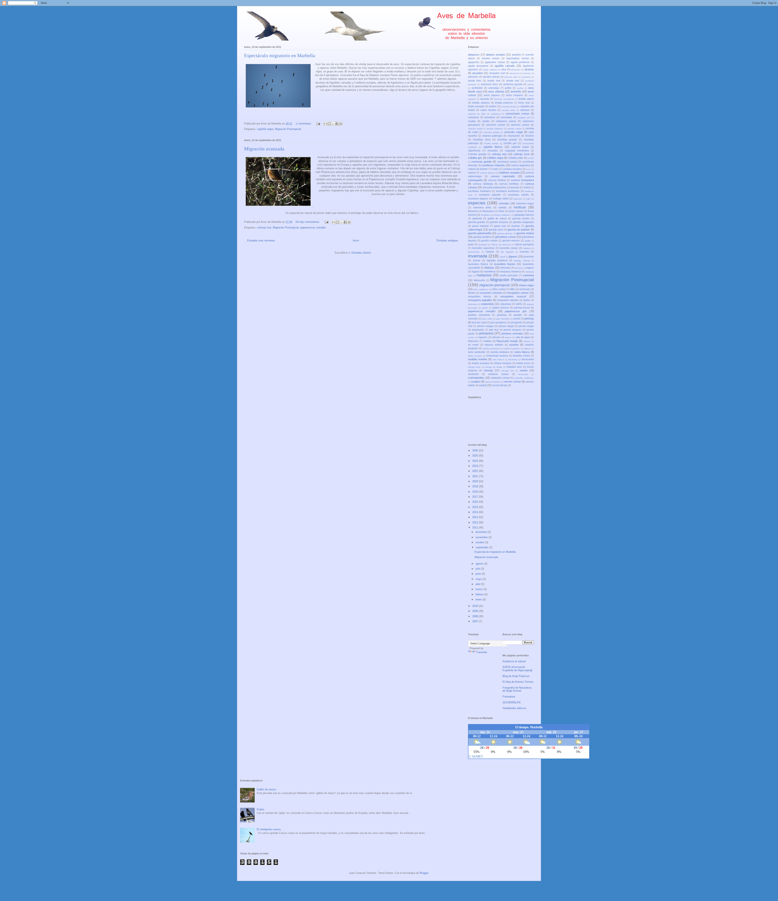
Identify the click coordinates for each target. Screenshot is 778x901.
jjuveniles (528, 256)
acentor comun (490, 58)
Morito (471, 292)
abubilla (516, 54)
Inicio (356, 240)
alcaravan (515, 70)
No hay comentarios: (308, 221)
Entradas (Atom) (361, 252)
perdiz (516, 318)
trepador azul (514, 366)
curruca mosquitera (522, 180)
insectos (524, 251)
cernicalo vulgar (513, 132)
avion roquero (492, 95)
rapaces (482, 337)
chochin (529, 135)
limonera (518, 268)
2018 (475, 491)
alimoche (473, 76)
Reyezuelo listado (507, 341)
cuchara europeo (512, 169)
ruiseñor (513, 344)
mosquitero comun (518, 292)
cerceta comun (514, 128)
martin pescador (509, 275)
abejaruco (473, 54)
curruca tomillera (509, 183)
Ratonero (473, 341)
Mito (512, 289)
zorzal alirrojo (499, 385)
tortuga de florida (493, 367)
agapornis (473, 62)
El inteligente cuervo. (269, 829)
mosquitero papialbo (480, 300)
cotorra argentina (520, 165)
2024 (475, 460)
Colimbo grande (477, 154)
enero (479, 599)
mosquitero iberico (479, 296)
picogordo (516, 322)
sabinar (527, 348)
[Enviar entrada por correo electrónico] (318, 123)
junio (479, 573)
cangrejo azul (523, 117)
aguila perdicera (520, 62)
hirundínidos (474, 252)
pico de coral (479, 322)
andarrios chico (489, 84)
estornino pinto (482, 207)
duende (515, 187)
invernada (477, 256)
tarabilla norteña (477, 359)
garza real (500, 226)
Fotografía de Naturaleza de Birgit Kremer (516, 689)
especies (476, 202)
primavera (486, 333)
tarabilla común (521, 355)
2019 (475, 486)
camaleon (473, 117)
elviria (527, 187)
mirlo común (499, 289)
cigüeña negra (265, 129)
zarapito (475, 381)
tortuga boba (474, 367)
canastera (489, 117)
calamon (525, 110)
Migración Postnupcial (288, 129)
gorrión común (489, 240)
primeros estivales (512, 333)
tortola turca (523, 363)
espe (528, 199)
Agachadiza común (517, 58)
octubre (480, 542)
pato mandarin (503, 319)
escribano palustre (490, 194)
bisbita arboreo (480, 102)
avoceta (484, 98)
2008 (475, 616)
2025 (475, 455)
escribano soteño (518, 194)
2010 (475, 605)
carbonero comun (506, 121)
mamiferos (490, 271)
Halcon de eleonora (501, 244)
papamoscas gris (516, 311)
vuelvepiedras (476, 377)
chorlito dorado (491, 143)
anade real (493, 80)
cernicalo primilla (491, 132)
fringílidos (485, 215)
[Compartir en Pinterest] (341, 124)
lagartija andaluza (497, 260)
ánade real (512, 80)
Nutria (526, 300)
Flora (501, 211)
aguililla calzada (504, 65)
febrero (480, 594)
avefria (520, 88)
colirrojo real (264, 227)
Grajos (260, 809)
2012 (475, 522)
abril (478, 584)
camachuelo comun (517, 113)
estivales (504, 203)
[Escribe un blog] (329, 124)
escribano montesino (508, 191)
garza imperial (480, 226)
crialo (495, 169)
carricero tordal (475, 128)
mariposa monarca (510, 271)
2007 (475, 621)
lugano (530, 267)
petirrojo (529, 318)
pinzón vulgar (526, 326)
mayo (479, 579)
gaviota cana (496, 229)
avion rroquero (514, 95)
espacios (517, 199)
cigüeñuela (474, 150)
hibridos (526, 248)
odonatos (472, 304)
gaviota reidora (525, 233)
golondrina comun (505, 236)
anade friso (474, 80)
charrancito (514, 135)
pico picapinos (499, 322)
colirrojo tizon (521, 154)
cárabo (486, 121)
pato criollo (487, 319)
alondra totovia (491, 76)
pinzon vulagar (485, 326)
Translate (481, 652)
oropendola (487, 303)
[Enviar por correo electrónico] (325, 124)
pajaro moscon (500, 307)
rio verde (473, 344)
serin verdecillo (476, 352)
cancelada (506, 117)
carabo (472, 121)
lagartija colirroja (522, 260)
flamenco (473, 211)
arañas (530, 84)
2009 (475, 611)
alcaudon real (497, 73)
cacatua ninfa (508, 110)
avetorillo (516, 91)
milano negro (526, 285)
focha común (516, 211)
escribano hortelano (479, 191)
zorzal (482, 385)
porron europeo (512, 329)
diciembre (482, 532)
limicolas (505, 267)
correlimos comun (507, 161)
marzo (480, 589)
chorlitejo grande (507, 139)
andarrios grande (513, 84)
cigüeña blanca (492, 146)
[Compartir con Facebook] (337, 124)
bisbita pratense (504, 102)
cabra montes (488, 110)
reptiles (487, 341)
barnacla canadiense (504, 99)
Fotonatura (508, 696)
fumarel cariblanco (502, 215)
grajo (471, 244)
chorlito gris (510, 143)
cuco (528, 169)
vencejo (488, 370)
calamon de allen (477, 114)
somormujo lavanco (497, 355)
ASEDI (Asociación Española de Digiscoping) (517, 668)
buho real (524, 102)
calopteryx (495, 114)
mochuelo (524, 289)
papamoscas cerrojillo (313, 227)
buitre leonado (476, 106)
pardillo (518, 315)
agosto (480, 563)
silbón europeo (475, 356)
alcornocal (514, 73)
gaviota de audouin (519, 229)
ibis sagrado (507, 252)
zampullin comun (500, 377)
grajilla (528, 241)
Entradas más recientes (261, 240)
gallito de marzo (497, 218)
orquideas (505, 304)
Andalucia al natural (514, 661)
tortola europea (480, 363)
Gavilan (515, 226)
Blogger (424, 872)
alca (503, 69)
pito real (493, 329)
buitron (493, 106)
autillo (508, 88)
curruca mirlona (497, 180)
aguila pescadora (478, 65)
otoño (519, 304)
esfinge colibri (501, 198)
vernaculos (523, 374)
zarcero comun (512, 381)
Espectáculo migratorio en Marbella (279, 55)
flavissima (488, 211)
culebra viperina (487, 173)
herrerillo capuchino (483, 248)
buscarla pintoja (508, 106)
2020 (475, 481)
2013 (475, 517)
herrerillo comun (509, 248)
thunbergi (512, 359)
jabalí (502, 257)
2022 (475, 470)
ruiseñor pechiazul (491, 348)
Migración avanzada (264, 148)
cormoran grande (481, 161)
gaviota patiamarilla (479, 233)
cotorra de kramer (478, 169)
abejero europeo (495, 54)
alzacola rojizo (511, 77)
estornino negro (525, 203)
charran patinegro (492, 135)
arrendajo (493, 88)
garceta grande (476, 222)
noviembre (482, 537)
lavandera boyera (504, 264)
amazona (526, 77)
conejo (531, 158)
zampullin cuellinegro (524, 378)
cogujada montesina (517, 150)
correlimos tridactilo (493, 165)
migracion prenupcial (494, 285)
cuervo (472, 172)
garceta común (521, 218)
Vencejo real (507, 371)
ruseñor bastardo (511, 348)
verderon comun (498, 374)
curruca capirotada (503, 176)
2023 (475, 465)
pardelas (502, 315)
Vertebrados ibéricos (514, 708)
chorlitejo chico (482, 139)
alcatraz (529, 69)
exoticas (520, 207)
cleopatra (492, 150)
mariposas (484, 275)
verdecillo (473, 374)
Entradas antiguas (447, 240)
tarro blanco (498, 359)
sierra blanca (522, 352)
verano (524, 370)
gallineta (477, 218)
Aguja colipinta (490, 70)
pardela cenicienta (479, 315)
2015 (475, 507)
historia (490, 251)
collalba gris (475, 157)
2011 (475, 527)
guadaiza (483, 244)
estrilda (502, 207)
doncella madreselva (494, 187)
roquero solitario (493, 344)
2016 (475, 501)
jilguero (513, 256)
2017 (475, 496)
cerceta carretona (494, 128)
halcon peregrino (524, 244)
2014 (475, 512)
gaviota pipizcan (505, 233)
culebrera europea (508, 172)
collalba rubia (515, 157)
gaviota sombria (482, 237)
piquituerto (478, 329)
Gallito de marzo (266, 789)
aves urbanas (496, 91)
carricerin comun (495, 124)
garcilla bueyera (499, 222)
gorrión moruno (511, 240)
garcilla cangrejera (523, 222)
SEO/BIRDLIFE (511, 702)
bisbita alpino (526, 98)
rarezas (496, 337)
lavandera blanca (478, 264)
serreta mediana (500, 352)
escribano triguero (478, 198)
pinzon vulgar (506, 326)
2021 (475, 476)
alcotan (527, 73)
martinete (528, 275)
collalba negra (495, 157)
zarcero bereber (492, 382)
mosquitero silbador (508, 300)
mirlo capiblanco (480, 289)
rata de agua (523, 337)
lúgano (476, 271)
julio (478, 568)
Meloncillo (479, 280)
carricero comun (520, 124)
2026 (475, 450)
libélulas (489, 267)
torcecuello (528, 359)
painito (485, 308)
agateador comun (495, 62)
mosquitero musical (513, 296)
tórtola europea (503, 363)
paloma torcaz (522, 307)
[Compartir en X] (333, 124)
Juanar (476, 260)
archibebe (477, 88)
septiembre (482, 547)
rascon (508, 337)
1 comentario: (304, 123)
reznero (526, 341)
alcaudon (477, 73)
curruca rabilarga (483, 183)
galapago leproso (524, 214)
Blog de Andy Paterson (515, 676)
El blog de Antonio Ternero (517, 681)
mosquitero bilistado (491, 292)
